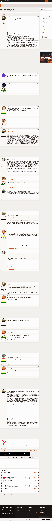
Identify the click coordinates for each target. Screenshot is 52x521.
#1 (38, 16)
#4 (38, 106)
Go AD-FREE (41, 512)
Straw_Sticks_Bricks (3, 10)
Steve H (4, 489)
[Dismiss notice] (50, 5)
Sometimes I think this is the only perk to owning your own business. (46, 14)
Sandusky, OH (4, 240)
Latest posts (43, 12)
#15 (38, 318)
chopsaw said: (10, 368)
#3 (38, 83)
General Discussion (44, 18)
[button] (14, 1)
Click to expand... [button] (23, 220)
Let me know (42, 5)
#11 (38, 230)
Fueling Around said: (10, 232)
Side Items (11, 473)
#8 (38, 177)
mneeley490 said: (10, 179)
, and (15, 305)
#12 (38, 250)
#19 (38, 389)
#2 (38, 73)
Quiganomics (35, 491)
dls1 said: (9, 284)
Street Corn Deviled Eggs (6, 472)
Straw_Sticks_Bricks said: (11, 252)
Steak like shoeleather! (45, 19)
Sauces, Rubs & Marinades (14, 486)
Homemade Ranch (5, 485)
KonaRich (36, 475)
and (13, 127)
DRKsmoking (35, 483)
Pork (10, 481)
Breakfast (43, 27)
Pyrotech (4, 481)
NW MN (5, 199)
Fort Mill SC (5, 448)
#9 (38, 189)
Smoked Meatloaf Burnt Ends (10, 477)
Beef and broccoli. (5, 488)
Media (29, 510)
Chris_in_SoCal (5, 486)
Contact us (18, 512)
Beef (11, 478)
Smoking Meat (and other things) (33, 512)
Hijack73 (36, 486)
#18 (38, 366)
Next (3, 14)
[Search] (51, 1)
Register (41, 510)
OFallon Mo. (5, 364)
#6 (38, 129)
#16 (38, 330)
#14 (38, 295)
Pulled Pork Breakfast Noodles (7, 480)
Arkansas (5, 127)
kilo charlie (4, 473)
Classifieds (30, 513)
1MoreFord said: (10, 131)
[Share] (37, 16)
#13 (38, 282)
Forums (18, 510)
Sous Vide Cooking (44, 22)
